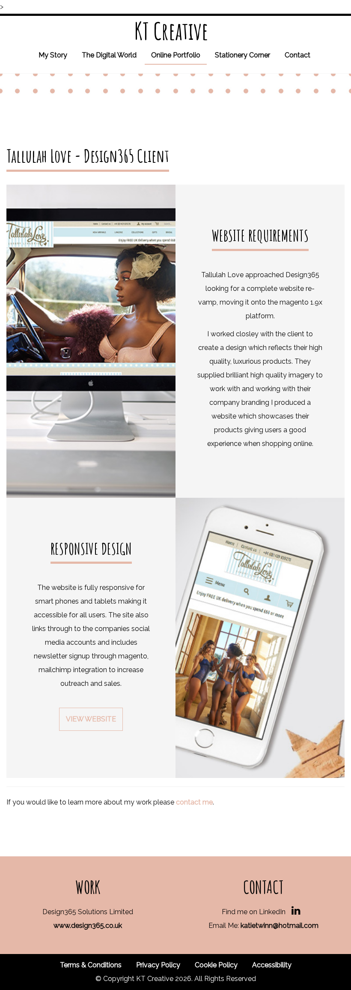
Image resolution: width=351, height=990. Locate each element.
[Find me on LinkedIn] (296, 912)
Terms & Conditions (91, 965)
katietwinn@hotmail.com (279, 925)
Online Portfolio (175, 55)
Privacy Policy (158, 965)
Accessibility (272, 965)
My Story (53, 55)
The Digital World (109, 55)
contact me (194, 802)
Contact (297, 55)
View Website (91, 719)
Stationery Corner (242, 55)
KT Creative (171, 31)
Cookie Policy (216, 965)
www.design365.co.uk (88, 925)
